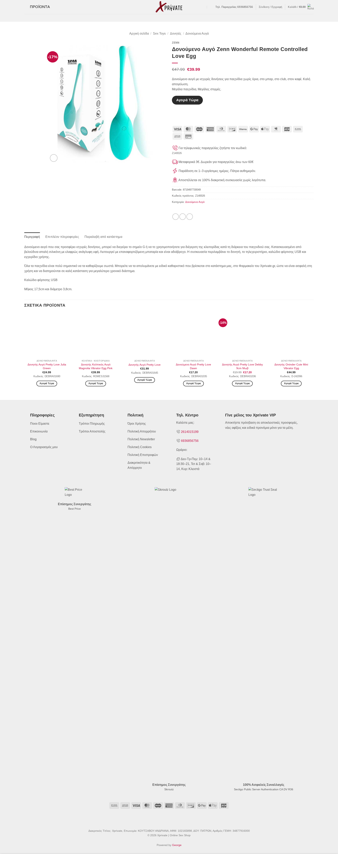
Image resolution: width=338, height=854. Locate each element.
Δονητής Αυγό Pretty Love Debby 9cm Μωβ (242, 366)
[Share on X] (182, 216)
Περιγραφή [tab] (32, 236)
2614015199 (190, 431)
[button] (37, 7)
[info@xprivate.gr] (211, 7)
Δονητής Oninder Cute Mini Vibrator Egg (291, 366)
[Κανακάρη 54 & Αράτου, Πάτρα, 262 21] (203, 7)
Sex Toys (159, 33)
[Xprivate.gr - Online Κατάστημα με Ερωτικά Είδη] (169, 7)
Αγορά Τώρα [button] (47, 383)
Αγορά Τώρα (187, 100)
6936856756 (190, 440)
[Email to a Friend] (189, 216)
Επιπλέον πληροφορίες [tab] (62, 236)
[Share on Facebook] (175, 216)
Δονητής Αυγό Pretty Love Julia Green (47, 366)
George (177, 845)
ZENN (175, 42)
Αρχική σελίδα (139, 33)
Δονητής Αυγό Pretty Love (145, 364)
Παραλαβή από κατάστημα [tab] (103, 236)
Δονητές (175, 33)
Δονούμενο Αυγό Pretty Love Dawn (193, 366)
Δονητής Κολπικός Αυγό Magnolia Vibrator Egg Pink (95, 366)
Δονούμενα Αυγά (197, 33)
